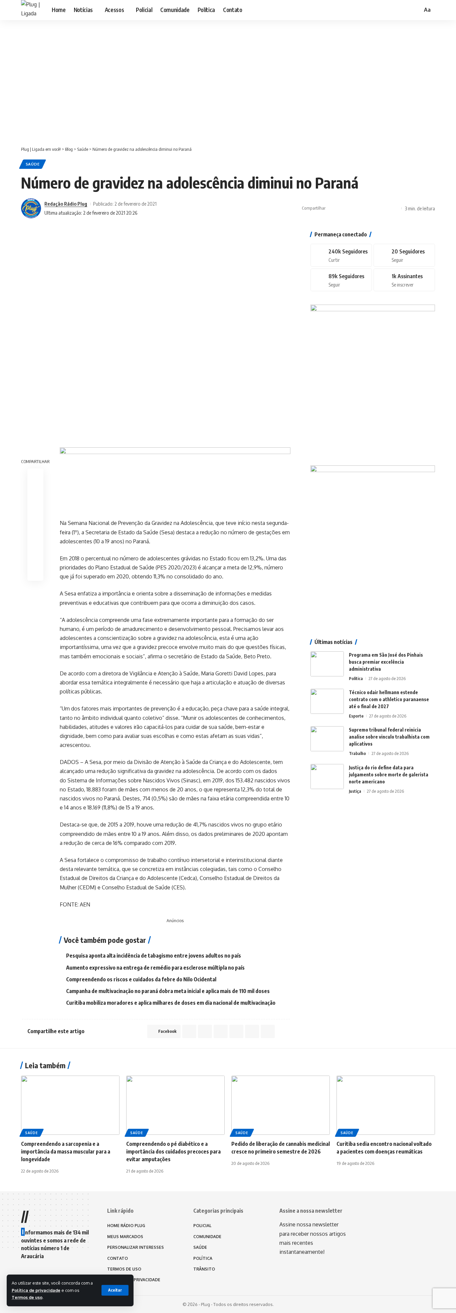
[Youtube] (404, 280)
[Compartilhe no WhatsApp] (353, 208)
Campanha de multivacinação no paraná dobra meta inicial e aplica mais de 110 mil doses (168, 991)
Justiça (355, 791)
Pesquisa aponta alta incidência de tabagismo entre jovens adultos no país (153, 955)
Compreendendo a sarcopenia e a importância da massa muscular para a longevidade (65, 1151)
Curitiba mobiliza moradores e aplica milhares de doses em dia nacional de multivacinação (170, 1002)
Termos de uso (27, 1297)
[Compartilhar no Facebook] (332, 208)
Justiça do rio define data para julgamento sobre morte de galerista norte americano (388, 774)
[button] (115, 1290)
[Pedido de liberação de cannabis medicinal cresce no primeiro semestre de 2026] (280, 1105)
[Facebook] (341, 255)
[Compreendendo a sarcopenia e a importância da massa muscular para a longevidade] (70, 1105)
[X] (404, 255)
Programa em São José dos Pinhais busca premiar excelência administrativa (386, 662)
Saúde (33, 164)
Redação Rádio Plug (65, 204)
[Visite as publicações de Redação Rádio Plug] (31, 208)
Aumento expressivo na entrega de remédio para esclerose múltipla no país (155, 967)
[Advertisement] (228, 89)
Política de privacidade (36, 1290)
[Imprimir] (384, 208)
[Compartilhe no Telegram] (363, 208)
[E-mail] (35, 541)
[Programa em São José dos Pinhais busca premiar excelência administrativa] (327, 663)
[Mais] (394, 208)
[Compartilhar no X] (343, 208)
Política (356, 678)
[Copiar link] (374, 208)
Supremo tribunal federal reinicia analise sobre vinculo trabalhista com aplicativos (389, 737)
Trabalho (357, 753)
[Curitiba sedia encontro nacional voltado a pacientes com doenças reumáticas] (385, 1105)
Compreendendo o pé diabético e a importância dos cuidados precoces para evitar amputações (173, 1151)
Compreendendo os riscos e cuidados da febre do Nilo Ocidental (141, 979)
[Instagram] (341, 280)
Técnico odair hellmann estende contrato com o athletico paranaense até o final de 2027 (389, 699)
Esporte (356, 716)
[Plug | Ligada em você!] (31, 10)
